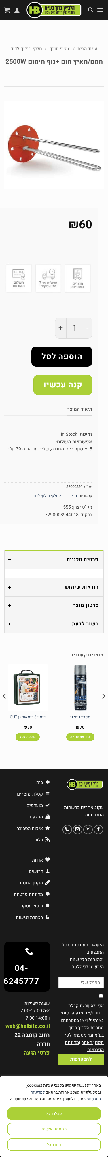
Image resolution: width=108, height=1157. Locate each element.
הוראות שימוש (82, 587)
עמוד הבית (87, 48)
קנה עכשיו (62, 385)
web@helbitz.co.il (27, 1026)
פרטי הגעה (37, 1053)
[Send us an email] (77, 829)
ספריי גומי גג (80, 717)
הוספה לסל (61, 357)
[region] (54, 1116)
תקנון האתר (93, 1042)
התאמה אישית (54, 1129)
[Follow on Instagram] (88, 829)
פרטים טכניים (83, 559)
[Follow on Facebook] (98, 829)
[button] (100, 10)
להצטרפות (81, 1059)
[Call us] (67, 829)
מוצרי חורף (60, 48)
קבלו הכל (54, 1114)
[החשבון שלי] (17, 10)
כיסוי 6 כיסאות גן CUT (28, 717)
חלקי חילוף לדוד (26, 48)
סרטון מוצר (86, 605)
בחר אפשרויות (80, 737)
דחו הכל (54, 1145)
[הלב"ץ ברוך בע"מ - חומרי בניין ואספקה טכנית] (54, 10)
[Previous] (103, 707)
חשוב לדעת (85, 623)
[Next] (4, 707)
